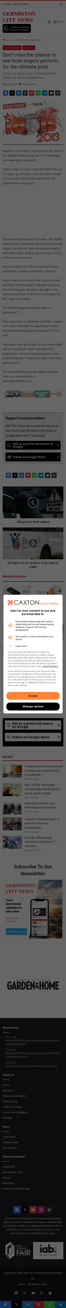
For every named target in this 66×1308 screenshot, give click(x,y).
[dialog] (33, 654)
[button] (33, 646)
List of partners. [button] (50, 666)
